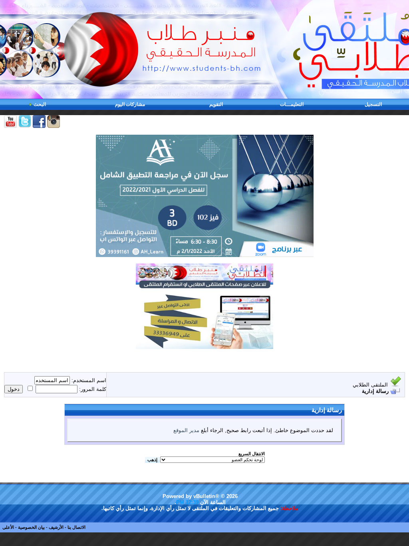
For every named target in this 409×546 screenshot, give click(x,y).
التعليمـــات (292, 104)
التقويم (216, 104)
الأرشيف (56, 527)
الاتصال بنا (76, 527)
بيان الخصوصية (31, 527)
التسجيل (373, 104)
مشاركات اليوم (130, 104)
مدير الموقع (186, 430)
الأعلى (8, 527)
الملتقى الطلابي (370, 385)
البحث (40, 104)
